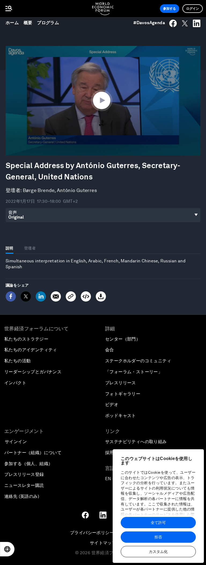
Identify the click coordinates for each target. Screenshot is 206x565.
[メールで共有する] (56, 296)
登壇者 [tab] (30, 248)
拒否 (158, 537)
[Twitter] (26, 296)
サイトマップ (103, 542)
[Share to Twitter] (185, 23)
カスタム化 (158, 551)
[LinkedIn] (41, 296)
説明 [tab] (9, 248)
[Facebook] (11, 296)
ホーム (12, 22)
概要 (28, 22)
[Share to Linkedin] (196, 23)
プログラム (48, 22)
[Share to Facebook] (173, 23)
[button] (103, 100)
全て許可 (158, 522)
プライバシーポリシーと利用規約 (103, 532)
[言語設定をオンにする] (7, 549)
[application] (103, 100)
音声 (12, 212)
